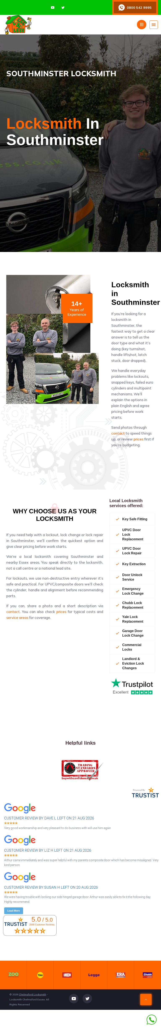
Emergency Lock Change (133, 591)
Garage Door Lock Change (133, 633)
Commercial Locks (131, 647)
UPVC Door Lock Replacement (132, 534)
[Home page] (39, 24)
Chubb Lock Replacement (132, 605)
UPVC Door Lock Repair (132, 551)
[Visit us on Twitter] (63, 7)
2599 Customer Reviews (42, 924)
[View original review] (22, 814)
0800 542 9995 (139, 7)
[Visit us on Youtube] (52, 7)
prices (138, 439)
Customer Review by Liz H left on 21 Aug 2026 (47, 850)
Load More (13, 910)
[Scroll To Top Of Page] (146, 999)
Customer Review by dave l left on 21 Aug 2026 (49, 818)
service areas (17, 617)
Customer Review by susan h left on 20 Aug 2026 (51, 887)
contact (118, 433)
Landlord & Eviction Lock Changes (133, 663)
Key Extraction (134, 564)
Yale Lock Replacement (132, 619)
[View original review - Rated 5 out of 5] (11, 823)
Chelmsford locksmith (32, 994)
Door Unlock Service (132, 577)
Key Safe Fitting (134, 519)
